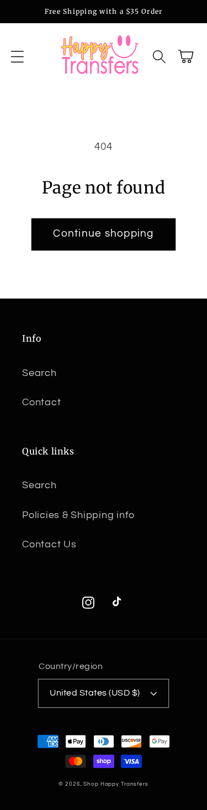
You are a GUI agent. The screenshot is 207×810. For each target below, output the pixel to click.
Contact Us (49, 545)
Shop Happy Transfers (115, 784)
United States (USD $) (95, 692)
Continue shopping (103, 233)
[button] (17, 56)
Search (39, 373)
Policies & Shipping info (78, 515)
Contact (41, 402)
